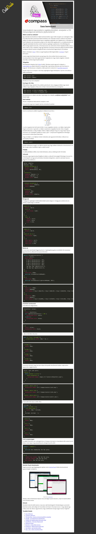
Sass (34, 52)
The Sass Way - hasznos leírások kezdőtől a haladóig (38, 517)
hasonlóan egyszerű (62, 68)
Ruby (39, 64)
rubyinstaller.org (27, 66)
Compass (61, 52)
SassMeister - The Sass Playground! (34, 521)
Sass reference (29, 514)
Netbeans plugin (29, 523)
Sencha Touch (52, 467)
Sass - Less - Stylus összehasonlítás (34, 529)
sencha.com (50, 497)
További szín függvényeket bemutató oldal (35, 520)
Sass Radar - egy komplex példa (33, 528)
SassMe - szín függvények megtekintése (35, 518)
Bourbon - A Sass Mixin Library (32, 525)
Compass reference (30, 515)
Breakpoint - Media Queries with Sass (34, 526)
